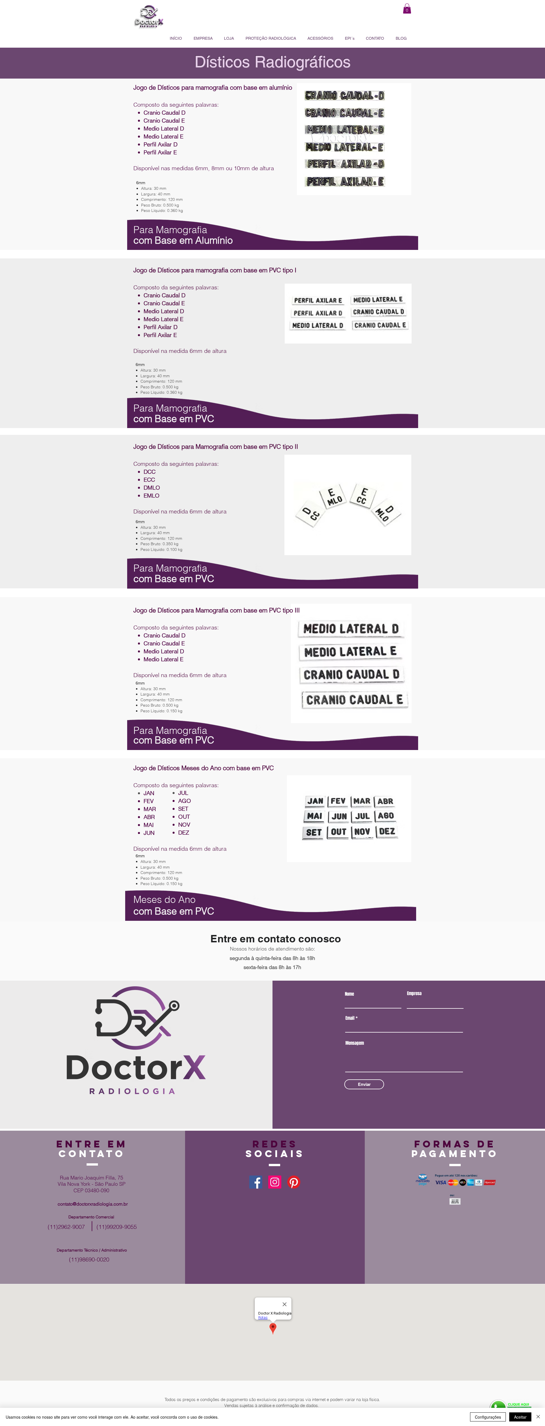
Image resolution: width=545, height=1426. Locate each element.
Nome (349, 994)
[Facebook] (255, 1182)
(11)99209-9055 (117, 1226)
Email (350, 1018)
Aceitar (520, 1417)
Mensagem (354, 1043)
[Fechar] (538, 1416)
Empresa (414, 993)
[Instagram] (274, 1182)
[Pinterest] (293, 1182)
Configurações (488, 1417)
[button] (407, 8)
